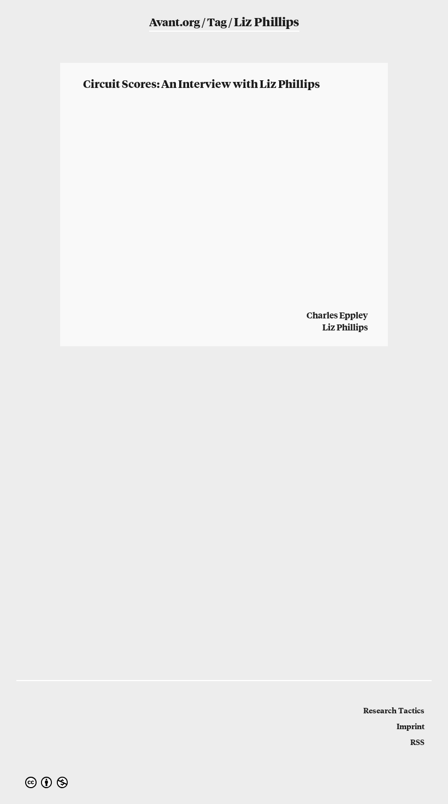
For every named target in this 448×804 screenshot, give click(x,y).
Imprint (411, 725)
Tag (217, 21)
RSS (417, 741)
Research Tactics (394, 710)
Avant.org (174, 21)
